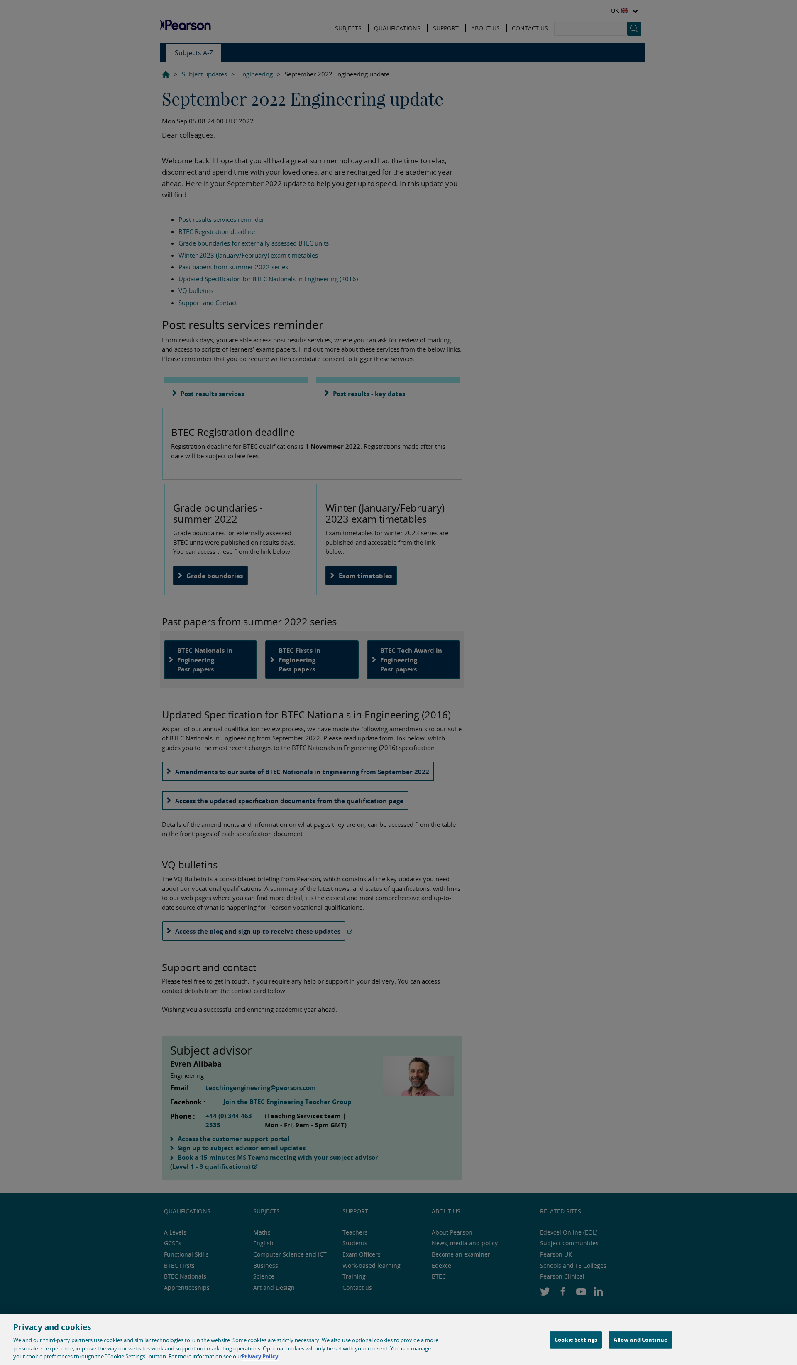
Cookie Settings (576, 1339)
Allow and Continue (640, 1339)
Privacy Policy (260, 1356)
